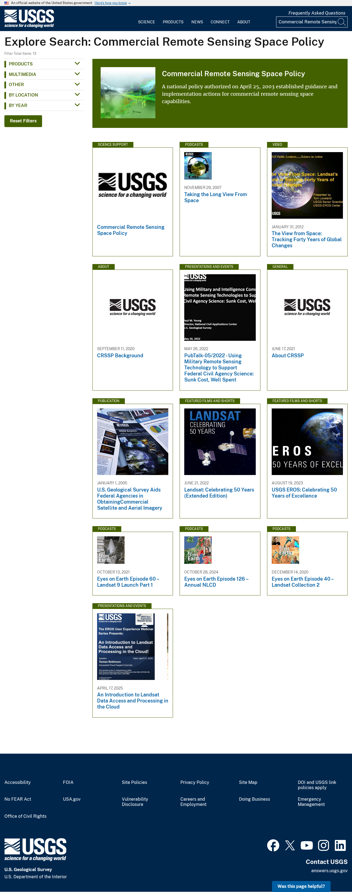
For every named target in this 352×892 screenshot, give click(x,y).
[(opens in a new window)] (273, 844)
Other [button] (16, 84)
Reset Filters (23, 120)
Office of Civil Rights (25, 816)
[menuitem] (146, 18)
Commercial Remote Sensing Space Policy (233, 73)
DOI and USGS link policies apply (317, 785)
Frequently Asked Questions (316, 13)
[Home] (29, 26)
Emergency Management (311, 802)
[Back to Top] (332, 872)
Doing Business (254, 799)
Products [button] (21, 64)
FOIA (68, 782)
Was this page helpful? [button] (301, 886)
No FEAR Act (17, 799)
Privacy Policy (194, 782)
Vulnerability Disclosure (135, 802)
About (243, 22)
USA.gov (72, 799)
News (197, 22)
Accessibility (17, 782)
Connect (220, 22)
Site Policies (134, 782)
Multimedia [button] (22, 74)
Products (173, 22)
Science (146, 22)
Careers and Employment (193, 802)
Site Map (248, 782)
